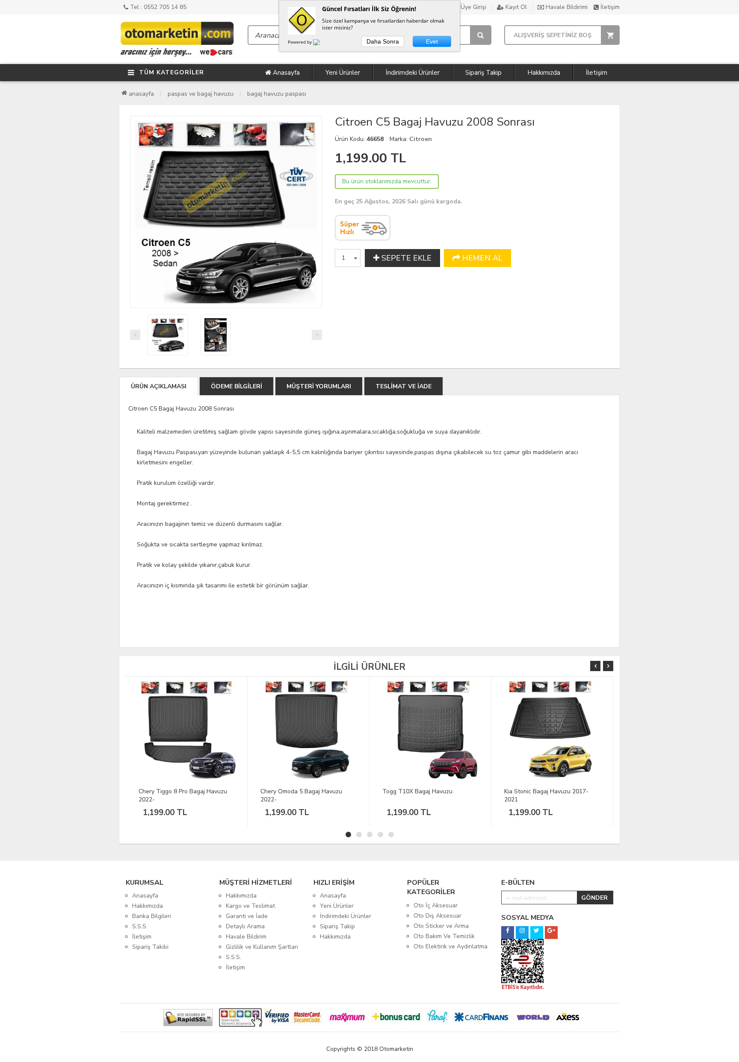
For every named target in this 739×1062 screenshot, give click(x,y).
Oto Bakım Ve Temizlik (444, 936)
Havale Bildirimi (566, 7)
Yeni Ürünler (342, 72)
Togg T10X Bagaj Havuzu (295, 791)
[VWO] (321, 44)
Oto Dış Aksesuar (437, 916)
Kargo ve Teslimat (250, 906)
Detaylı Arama (245, 926)
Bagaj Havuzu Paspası (276, 94)
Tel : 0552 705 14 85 (157, 7)
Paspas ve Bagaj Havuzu (201, 94)
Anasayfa (285, 72)
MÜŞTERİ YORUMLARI (319, 386)
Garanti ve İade (247, 916)
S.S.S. (140, 926)
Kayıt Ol (515, 7)
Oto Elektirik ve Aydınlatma (451, 946)
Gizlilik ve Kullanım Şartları (262, 947)
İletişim (609, 7)
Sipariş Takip (483, 72)
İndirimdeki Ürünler (413, 72)
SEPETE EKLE (405, 258)
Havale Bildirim (246, 937)
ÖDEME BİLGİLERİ (236, 386)
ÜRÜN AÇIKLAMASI (158, 386)
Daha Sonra (383, 41)
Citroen (420, 139)
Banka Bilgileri (151, 916)
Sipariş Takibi (150, 947)
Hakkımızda (543, 72)
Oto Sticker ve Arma (441, 926)
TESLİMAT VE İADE (403, 386)
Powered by (300, 42)
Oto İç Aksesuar (436, 905)
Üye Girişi (472, 7)
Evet (432, 41)
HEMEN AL (481, 258)
